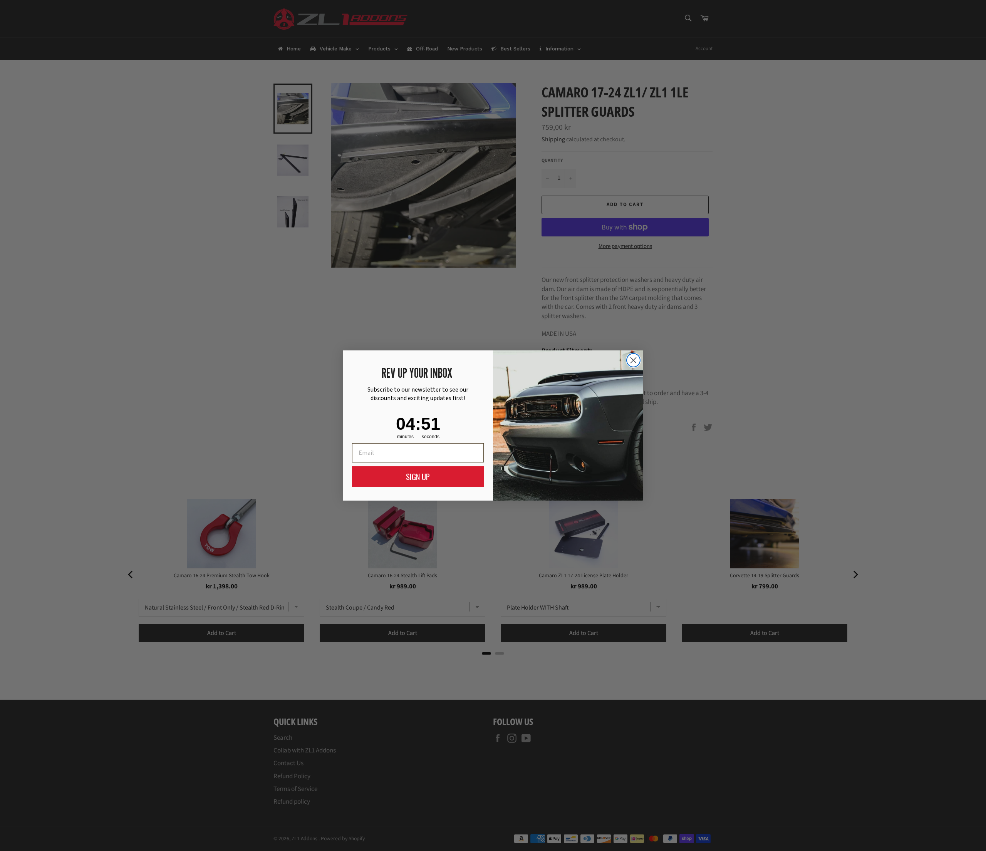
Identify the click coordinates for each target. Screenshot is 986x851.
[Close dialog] (633, 360)
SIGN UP (418, 476)
